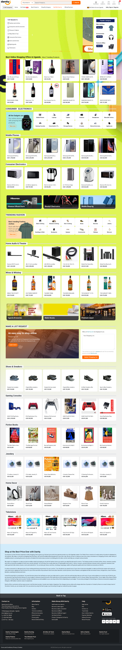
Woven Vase (84, 503)
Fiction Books (12, 425)
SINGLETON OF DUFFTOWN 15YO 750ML (13, 293)
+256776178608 (7, 615)
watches (51, 565)
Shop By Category (46, 7)
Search (76, 2)
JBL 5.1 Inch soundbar (31, 264)
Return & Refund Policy (38, 619)
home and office (36, 570)
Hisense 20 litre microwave (13, 185)
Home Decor (11, 483)
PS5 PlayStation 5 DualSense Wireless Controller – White (32, 416)
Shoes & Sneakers (14, 366)
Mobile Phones (12, 135)
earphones (29, 581)
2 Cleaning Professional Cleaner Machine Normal (87, 474)
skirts (98, 563)
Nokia (87, 577)
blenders (7, 572)
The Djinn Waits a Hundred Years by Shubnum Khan (13, 445)
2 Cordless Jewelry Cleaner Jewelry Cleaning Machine (13, 474)
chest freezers (112, 570)
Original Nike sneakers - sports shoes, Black (32, 387)
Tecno (100, 577)
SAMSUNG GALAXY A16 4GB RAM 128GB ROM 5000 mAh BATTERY (87, 100)
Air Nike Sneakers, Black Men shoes (87, 387)
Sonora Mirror (10, 503)
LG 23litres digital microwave (32, 185)
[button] (32, 34)
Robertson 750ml (48, 77)
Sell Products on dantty (58, 604)
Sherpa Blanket (48, 503)
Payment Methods (87, 615)
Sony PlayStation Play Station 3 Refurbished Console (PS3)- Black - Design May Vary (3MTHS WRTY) (106, 416)
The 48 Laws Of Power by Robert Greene (13, 77)
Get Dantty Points (56, 615)
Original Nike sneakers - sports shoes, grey (69, 387)
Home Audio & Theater (16, 243)
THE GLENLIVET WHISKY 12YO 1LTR (106, 293)
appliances (17, 570)
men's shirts (69, 563)
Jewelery (10, 454)
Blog (33, 606)
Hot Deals (24, 7)
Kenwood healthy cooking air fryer (87, 185)
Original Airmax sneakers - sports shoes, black (50, 387)
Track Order (85, 611)
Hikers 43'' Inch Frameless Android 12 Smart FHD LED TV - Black (50, 532)
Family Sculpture (104, 503)
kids (37, 563)
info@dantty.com (7, 613)
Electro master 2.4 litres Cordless (50, 185)
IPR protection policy (37, 613)
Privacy (15, 647)
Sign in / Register (114, 7)
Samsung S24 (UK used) (13, 155)
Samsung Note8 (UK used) (87, 155)
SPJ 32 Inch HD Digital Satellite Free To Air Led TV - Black (87, 532)
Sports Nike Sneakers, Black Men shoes (106, 387)
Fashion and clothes (14, 23)
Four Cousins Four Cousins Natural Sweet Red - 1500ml (50, 100)
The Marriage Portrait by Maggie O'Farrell (32, 445)
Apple (103, 577)
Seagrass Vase (67, 503)
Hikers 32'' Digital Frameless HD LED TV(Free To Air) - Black (13, 532)
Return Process (86, 619)
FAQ (83, 606)
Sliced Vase (29, 503)
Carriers (34, 608)
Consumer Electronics (15, 37)
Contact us (85, 608)
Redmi (115, 577)
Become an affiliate (57, 611)
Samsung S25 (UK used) (50, 155)
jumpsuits (103, 563)
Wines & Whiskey (13, 272)
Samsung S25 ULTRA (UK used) (69, 155)
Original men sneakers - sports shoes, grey (13, 387)
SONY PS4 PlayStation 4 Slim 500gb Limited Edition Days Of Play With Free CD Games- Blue (13, 416)
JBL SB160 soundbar (49, 264)
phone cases (21, 581)
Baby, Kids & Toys (14, 33)
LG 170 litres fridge (68, 185)
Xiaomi (111, 577)
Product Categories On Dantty (60, 617)
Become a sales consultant (59, 608)
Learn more (13, 345)
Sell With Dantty (57, 7)
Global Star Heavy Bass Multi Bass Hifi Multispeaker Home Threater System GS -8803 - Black (87, 264)
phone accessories (104, 579)
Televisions (12, 47)
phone (36, 575)
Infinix (96, 577)
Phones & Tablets (14, 30)
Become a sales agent (58, 606)
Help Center (85, 604)
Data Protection (36, 615)
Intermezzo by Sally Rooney (69, 445)
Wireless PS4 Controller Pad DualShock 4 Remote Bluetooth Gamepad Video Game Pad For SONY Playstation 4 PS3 (50, 416)
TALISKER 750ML (48, 293)
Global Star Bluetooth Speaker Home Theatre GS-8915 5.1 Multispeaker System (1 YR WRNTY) (106, 264)
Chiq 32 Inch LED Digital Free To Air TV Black (69, 532)
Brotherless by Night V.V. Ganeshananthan (87, 445)
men (28, 563)
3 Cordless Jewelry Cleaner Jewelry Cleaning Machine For (106, 474)
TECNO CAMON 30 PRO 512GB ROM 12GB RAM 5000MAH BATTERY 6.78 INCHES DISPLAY (87, 77)
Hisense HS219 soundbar (13, 264)
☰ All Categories (7, 7)
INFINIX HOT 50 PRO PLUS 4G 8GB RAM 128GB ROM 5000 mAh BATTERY (106, 77)
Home (16, 7)
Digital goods (12, 44)
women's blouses (87, 563)
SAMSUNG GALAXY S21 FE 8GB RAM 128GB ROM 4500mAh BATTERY (69, 100)
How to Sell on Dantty (87, 613)
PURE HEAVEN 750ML (12, 100)
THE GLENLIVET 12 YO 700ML (87, 293)
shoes (104, 561)
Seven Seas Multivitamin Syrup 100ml (50, 474)
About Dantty (35, 604)
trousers (79, 563)
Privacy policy (35, 617)
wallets (68, 565)
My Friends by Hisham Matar (106, 445)
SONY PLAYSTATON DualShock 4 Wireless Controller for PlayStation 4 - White (69, 416)
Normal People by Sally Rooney (50, 445)
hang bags (63, 565)
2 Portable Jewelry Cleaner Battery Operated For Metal (32, 474)
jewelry (114, 561)
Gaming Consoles (14, 396)
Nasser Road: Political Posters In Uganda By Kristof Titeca (69, 77)
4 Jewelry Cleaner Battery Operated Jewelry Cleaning (69, 474)
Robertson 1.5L (30, 100)
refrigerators (104, 570)
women (31, 563)
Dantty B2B (55, 619)
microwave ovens (95, 570)
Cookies (20, 647)
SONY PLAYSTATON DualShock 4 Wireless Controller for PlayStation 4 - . (87, 416)
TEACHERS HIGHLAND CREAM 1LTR (69, 293)
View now (99, 27)
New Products (35, 7)
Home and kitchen (14, 40)
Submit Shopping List (90, 357)
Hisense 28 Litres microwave (106, 185)
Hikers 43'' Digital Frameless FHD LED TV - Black (32, 532)
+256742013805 (7, 617)
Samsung (92, 577)
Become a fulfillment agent (59, 613)
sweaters (109, 561)
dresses (94, 563)
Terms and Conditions (7, 647)
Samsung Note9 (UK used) (106, 155)
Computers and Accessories (17, 26)
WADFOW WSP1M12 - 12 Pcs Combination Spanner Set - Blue (106, 100)
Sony (107, 577)
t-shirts (75, 563)
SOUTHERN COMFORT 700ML (32, 293)
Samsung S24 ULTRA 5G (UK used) (32, 155)
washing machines (15, 572)
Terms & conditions (37, 611)
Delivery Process (86, 617)
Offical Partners (68, 7)
